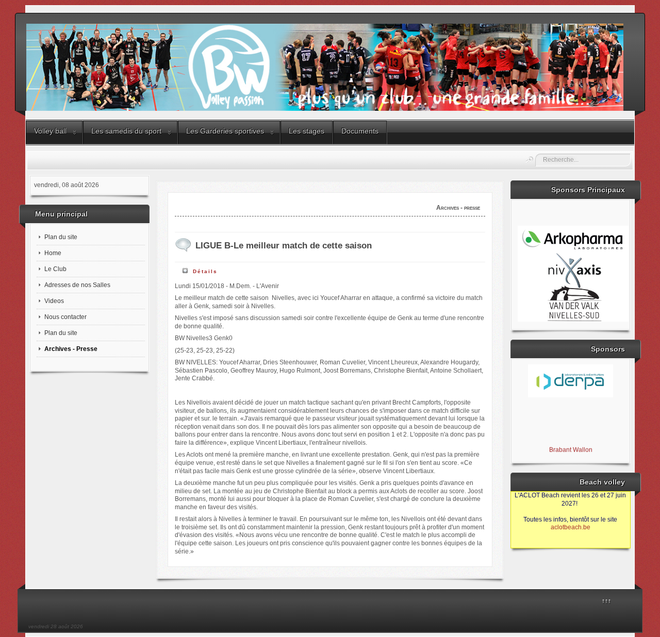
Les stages (306, 131)
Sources (527, 544)
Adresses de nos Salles (77, 285)
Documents (359, 131)
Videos (54, 301)
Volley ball (50, 131)
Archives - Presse (70, 349)
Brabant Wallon (570, 447)
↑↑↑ (606, 601)
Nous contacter (65, 317)
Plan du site (60, 237)
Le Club (55, 269)
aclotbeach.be (570, 527)
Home (52, 253)
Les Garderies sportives (225, 131)
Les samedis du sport (126, 131)
